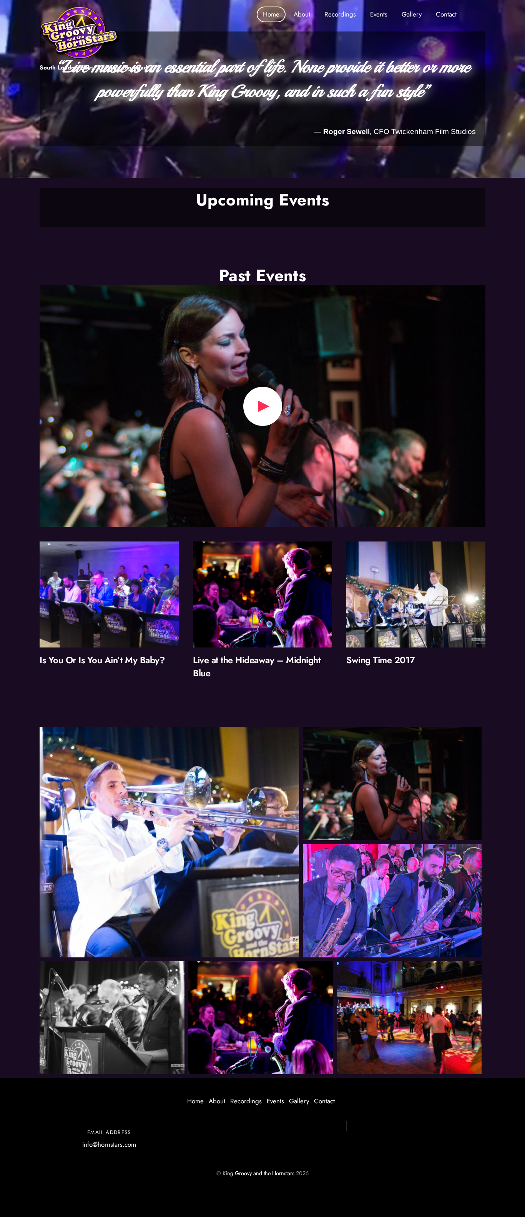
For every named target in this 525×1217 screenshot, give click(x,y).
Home (271, 14)
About (302, 14)
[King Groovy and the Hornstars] (80, 55)
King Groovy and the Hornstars (258, 1173)
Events (378, 14)
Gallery (412, 14)
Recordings (340, 14)
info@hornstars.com (109, 1144)
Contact (446, 14)
